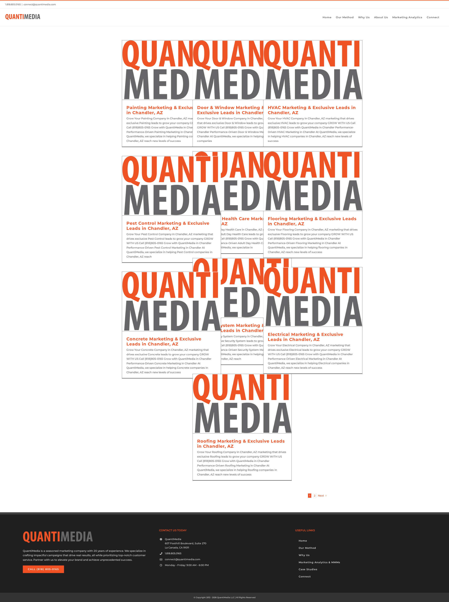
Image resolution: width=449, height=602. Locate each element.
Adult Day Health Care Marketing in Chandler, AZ (239, 221)
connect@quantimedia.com (40, 4)
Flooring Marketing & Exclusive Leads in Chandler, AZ (312, 221)
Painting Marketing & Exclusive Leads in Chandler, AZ (171, 110)
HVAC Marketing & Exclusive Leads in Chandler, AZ (312, 110)
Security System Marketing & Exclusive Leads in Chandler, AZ (234, 328)
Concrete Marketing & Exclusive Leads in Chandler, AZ (163, 341)
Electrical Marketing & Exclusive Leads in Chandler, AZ (305, 337)
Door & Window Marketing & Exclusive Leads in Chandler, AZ (234, 110)
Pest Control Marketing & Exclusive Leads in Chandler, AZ (167, 226)
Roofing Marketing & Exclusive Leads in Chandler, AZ (241, 444)
